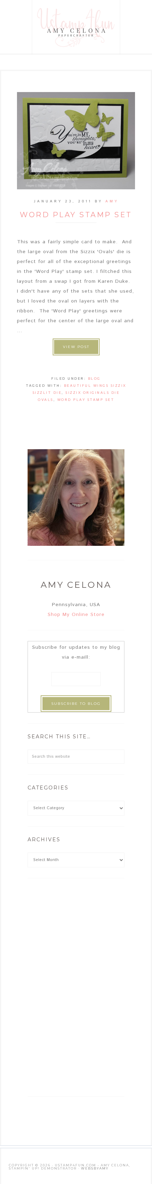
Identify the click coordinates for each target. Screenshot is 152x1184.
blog (94, 378)
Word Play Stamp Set (76, 214)
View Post (76, 346)
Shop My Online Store (76, 614)
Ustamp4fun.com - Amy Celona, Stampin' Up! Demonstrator (76, 27)
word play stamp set (86, 399)
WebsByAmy (95, 1168)
